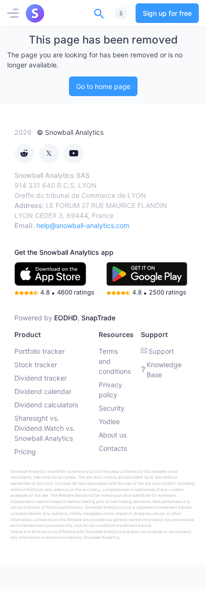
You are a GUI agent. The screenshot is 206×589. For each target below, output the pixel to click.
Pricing (25, 451)
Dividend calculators (46, 405)
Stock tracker (35, 364)
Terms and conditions (115, 361)
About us (112, 435)
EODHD (66, 318)
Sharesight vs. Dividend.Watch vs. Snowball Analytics (44, 428)
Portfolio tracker (39, 351)
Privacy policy (110, 390)
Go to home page (103, 86)
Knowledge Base (164, 369)
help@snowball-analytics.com (82, 225)
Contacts (113, 448)
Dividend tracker (40, 378)
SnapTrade (98, 318)
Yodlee (109, 421)
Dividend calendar (42, 391)
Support (161, 351)
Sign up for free (167, 13)
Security (112, 408)
